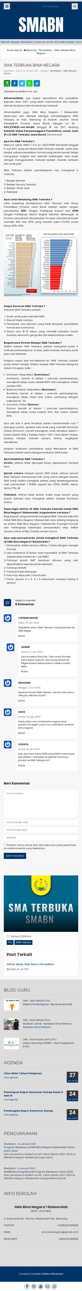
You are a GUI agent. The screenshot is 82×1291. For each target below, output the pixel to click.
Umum (7, 73)
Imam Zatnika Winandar (48, 1274)
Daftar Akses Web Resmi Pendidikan (30, 964)
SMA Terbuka (69, 70)
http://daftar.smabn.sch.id (40, 531)
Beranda (31, 50)
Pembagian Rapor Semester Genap (28, 1111)
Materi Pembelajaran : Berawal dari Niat (47, 1004)
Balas (21, 636)
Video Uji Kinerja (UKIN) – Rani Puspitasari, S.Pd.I (48, 1044)
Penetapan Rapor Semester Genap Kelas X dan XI (33, 1093)
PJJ (10, 942)
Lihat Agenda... (11, 1077)
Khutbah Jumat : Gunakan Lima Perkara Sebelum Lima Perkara (47, 1025)
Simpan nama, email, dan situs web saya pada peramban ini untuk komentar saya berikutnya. (40, 846)
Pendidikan (45, 50)
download (54, 134)
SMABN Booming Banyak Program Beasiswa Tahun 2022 (38, 1172)
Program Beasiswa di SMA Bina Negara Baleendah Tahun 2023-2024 (39, 1148)
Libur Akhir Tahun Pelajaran (23, 1073)
